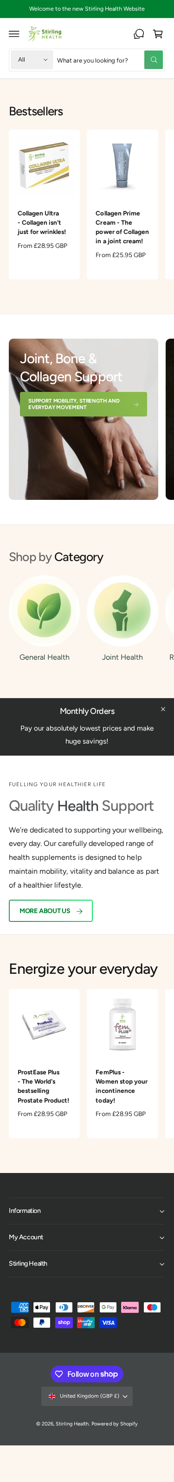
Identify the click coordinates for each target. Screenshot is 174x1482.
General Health (44, 657)
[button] (14, 34)
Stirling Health (72, 1424)
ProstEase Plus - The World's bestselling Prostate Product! (43, 1086)
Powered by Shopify (114, 1424)
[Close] (163, 709)
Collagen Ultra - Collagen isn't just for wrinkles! (42, 222)
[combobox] (110, 60)
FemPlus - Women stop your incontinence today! (121, 1086)
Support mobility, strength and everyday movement (74, 403)
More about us (45, 911)
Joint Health (122, 657)
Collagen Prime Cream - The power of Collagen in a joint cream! (122, 227)
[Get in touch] (138, 34)
